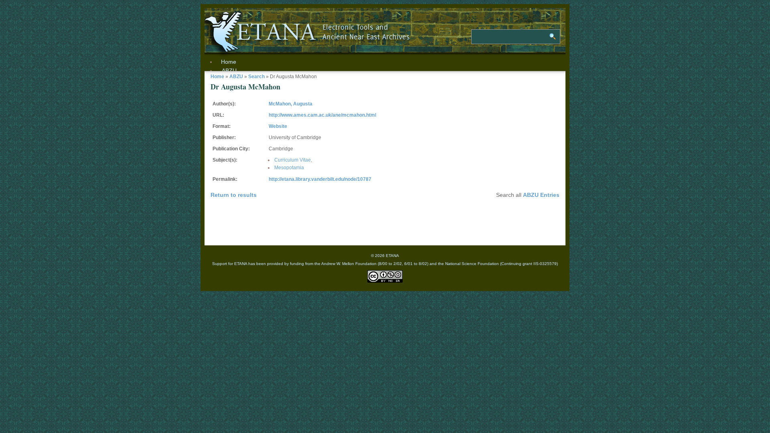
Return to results (234, 195)
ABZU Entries (541, 195)
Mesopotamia (289, 167)
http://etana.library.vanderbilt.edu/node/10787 (320, 179)
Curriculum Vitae (292, 160)
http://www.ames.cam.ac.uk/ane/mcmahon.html (322, 115)
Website (278, 126)
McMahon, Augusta (290, 104)
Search (256, 76)
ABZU (229, 70)
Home (217, 76)
